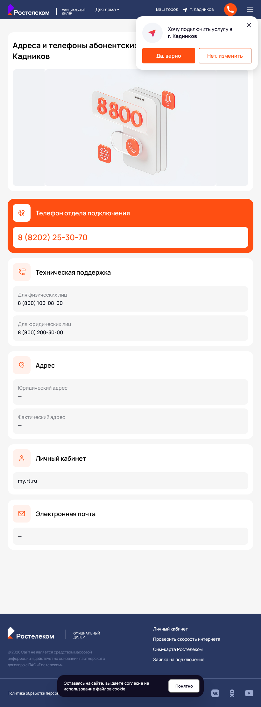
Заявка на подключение (178, 659)
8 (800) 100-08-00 (40, 303)
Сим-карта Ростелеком (178, 649)
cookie (118, 689)
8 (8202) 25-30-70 (53, 237)
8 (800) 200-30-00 (40, 332)
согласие (133, 683)
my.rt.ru (27, 480)
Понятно (184, 686)
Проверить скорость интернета (186, 639)
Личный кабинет (170, 628)
